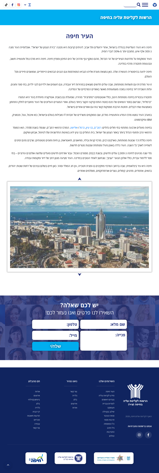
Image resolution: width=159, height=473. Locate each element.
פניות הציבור (109, 415)
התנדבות (110, 431)
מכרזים (37, 419)
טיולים (111, 435)
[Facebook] (12, 4)
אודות (74, 407)
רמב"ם (97, 127)
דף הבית (36, 411)
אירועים (74, 403)
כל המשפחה (109, 423)
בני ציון (89, 127)
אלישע (73, 127)
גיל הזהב (110, 427)
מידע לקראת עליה (106, 395)
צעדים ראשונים (108, 399)
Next (79, 178)
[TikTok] (6, 4)
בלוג (75, 399)
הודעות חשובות (33, 415)
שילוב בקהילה (108, 411)
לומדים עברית (108, 403)
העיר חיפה (110, 391)
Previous (79, 274)
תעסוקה (110, 407)
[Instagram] (18, 4)
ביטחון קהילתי (34, 399)
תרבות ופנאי (109, 419)
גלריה (74, 395)
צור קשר (73, 391)
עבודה (37, 423)
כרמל (82, 127)
